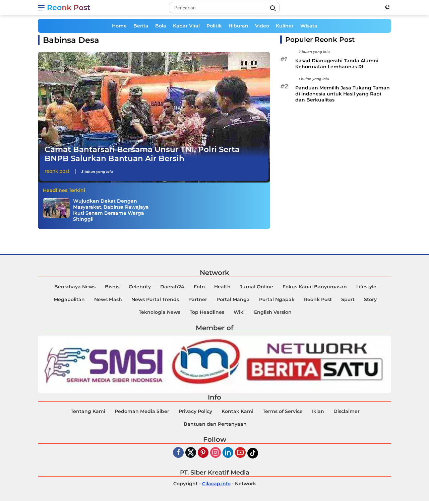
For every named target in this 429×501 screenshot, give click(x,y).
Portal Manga (233, 299)
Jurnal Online (256, 287)
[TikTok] (252, 453)
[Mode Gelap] (387, 7)
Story (370, 299)
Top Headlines (207, 312)
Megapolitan (69, 299)
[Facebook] (178, 453)
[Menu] (42, 7)
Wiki (239, 312)
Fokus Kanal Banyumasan (315, 287)
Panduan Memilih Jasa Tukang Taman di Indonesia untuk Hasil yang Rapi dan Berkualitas (342, 94)
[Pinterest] (203, 453)
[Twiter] (190, 453)
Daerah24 (172, 287)
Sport (348, 299)
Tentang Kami (88, 411)
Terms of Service (283, 411)
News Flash (108, 299)
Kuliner (285, 26)
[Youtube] (240, 453)
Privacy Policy (195, 411)
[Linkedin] (228, 453)
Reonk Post (68, 7)
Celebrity (140, 287)
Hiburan (238, 26)
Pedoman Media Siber (142, 411)
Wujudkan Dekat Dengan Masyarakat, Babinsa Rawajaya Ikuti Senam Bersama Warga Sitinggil (111, 210)
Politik (214, 26)
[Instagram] (215, 453)
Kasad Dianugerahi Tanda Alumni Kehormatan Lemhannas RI (336, 64)
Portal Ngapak (277, 299)
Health (222, 287)
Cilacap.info (216, 484)
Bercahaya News (75, 287)
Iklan (318, 411)
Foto (199, 287)
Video (262, 26)
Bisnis (112, 287)
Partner (197, 299)
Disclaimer (346, 411)
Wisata (308, 26)
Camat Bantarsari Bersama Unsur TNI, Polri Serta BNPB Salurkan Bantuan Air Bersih (142, 154)
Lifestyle (366, 287)
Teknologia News (159, 312)
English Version (273, 312)
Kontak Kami (237, 411)
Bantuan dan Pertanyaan (215, 424)
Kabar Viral (186, 26)
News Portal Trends (155, 299)
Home (119, 26)
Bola (160, 26)
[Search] (273, 8)
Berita (140, 26)
